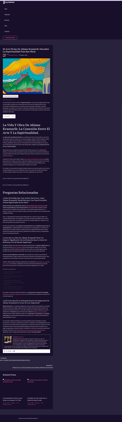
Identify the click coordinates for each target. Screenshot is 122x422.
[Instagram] (8, 351)
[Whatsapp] (6, 351)
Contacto (7, 31)
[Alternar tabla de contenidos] (12, 116)
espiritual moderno (8, 155)
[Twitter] (12, 351)
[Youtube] (14, 351)
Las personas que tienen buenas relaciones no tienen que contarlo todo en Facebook (14, 282)
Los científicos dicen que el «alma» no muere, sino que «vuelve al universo (13, 288)
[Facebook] (4, 351)
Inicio (6, 9)
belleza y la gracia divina (40, 311)
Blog (6, 25)
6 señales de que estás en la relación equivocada (13, 277)
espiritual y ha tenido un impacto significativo (14, 294)
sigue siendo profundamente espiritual (34, 159)
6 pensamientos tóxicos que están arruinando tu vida (12, 272)
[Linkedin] (10, 351)
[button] (10, 37)
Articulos (13, 403)
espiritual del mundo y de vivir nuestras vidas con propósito (28, 330)
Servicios (7, 20)
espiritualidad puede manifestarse (35, 205)
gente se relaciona (17, 247)
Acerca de (7, 14)
